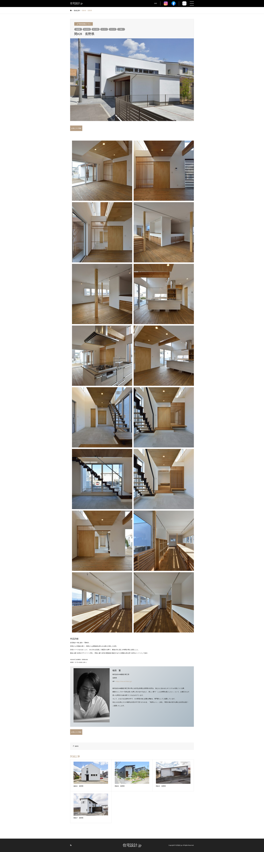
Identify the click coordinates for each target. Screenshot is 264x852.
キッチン (104, 29)
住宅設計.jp (132, 845)
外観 (121, 29)
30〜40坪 (95, 29)
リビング (112, 29)
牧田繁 (78, 29)
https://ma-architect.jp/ (124, 681)
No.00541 (87, 29)
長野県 (76, 746)
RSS (71, 845)
